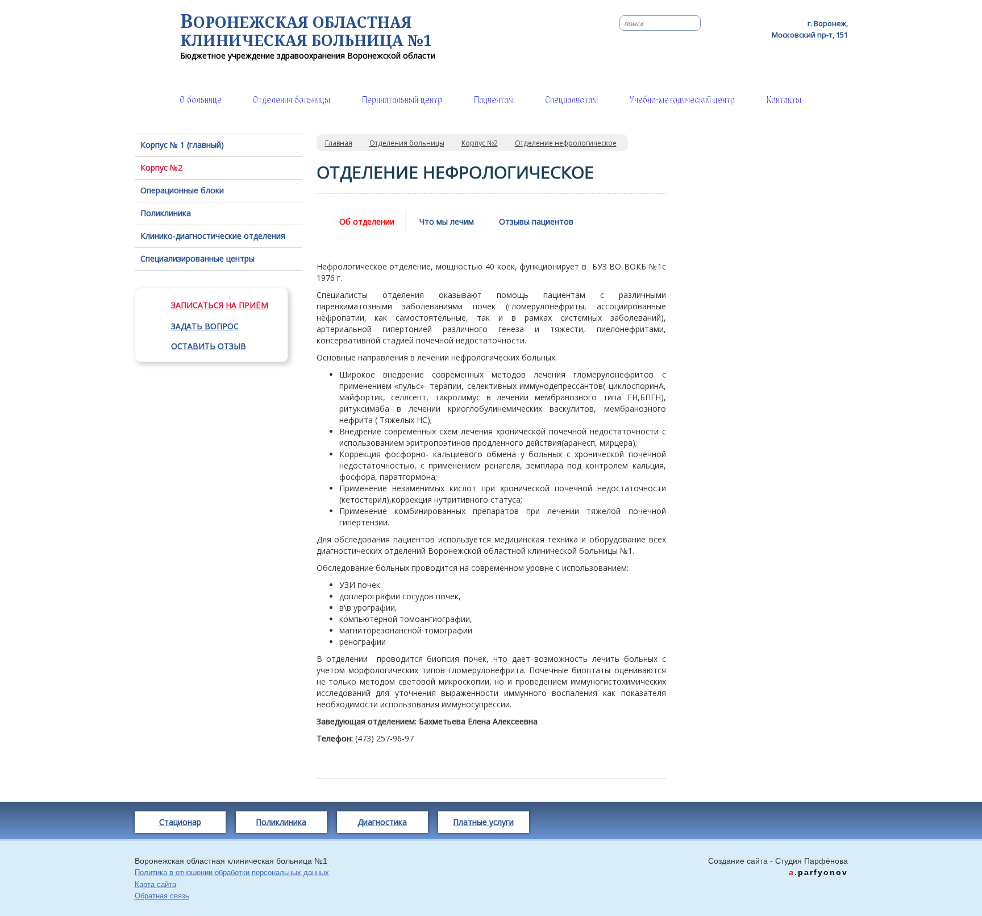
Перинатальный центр (401, 100)
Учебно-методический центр (681, 100)
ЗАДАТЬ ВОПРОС (205, 326)
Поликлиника (165, 213)
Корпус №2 (161, 168)
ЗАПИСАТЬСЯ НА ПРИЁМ (219, 305)
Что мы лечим (446, 221)
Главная (338, 143)
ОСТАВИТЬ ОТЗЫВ (208, 346)
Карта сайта (155, 884)
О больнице (200, 100)
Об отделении (366, 221)
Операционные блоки (182, 190)
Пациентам (493, 100)
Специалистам (570, 100)
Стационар (180, 821)
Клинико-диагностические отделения (212, 236)
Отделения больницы (291, 100)
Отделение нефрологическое (566, 143)
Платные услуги (483, 821)
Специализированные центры (197, 259)
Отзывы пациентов (536, 221)
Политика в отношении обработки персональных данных (232, 872)
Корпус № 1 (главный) (182, 145)
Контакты (783, 100)
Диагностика (382, 821)
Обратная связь (162, 896)
